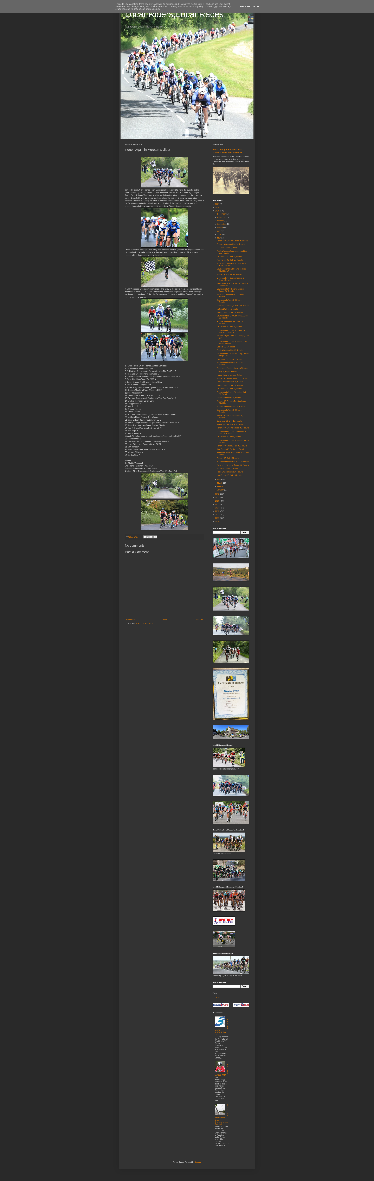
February (221, 486)
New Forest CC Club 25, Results (230, 385)
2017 (217, 497)
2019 (217, 211)
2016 (217, 501)
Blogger (198, 1162)
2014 (217, 508)
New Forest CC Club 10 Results (229, 475)
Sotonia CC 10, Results (226, 347)
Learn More (244, 7)
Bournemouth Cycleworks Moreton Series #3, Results (230, 290)
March (220, 483)
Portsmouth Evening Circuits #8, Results (233, 306)
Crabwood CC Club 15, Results (229, 359)
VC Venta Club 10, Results (227, 248)
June (219, 234)
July (219, 231)
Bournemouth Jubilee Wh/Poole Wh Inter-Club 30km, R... (231, 331)
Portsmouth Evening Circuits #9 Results (232, 241)
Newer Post (130, 619)
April (219, 479)
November (221, 217)
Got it (256, 7)
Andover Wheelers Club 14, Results (231, 407)
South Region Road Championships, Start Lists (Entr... (231, 270)
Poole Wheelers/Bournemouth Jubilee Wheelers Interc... (232, 252)
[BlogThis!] (147, 537)
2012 (217, 515)
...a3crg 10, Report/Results (227, 309)
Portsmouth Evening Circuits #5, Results (233, 465)
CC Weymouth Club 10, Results (229, 257)
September (221, 224)
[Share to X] (149, 537)
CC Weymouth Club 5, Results (229, 437)
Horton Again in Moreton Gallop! (229, 375)
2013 (217, 511)
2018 (217, 494)
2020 (217, 207)
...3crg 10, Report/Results (227, 372)
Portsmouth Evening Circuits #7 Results (232, 368)
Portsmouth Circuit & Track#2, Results (232, 446)
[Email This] (144, 537)
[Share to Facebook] (152, 537)
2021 (217, 204)
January (220, 490)
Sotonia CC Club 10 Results (228, 458)
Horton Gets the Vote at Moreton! (230, 424)
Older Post (199, 619)
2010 (217, 521)
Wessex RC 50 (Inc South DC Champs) (232, 378)
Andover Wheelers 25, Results (229, 398)
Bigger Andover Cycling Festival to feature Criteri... (230, 279)
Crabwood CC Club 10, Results (229, 421)
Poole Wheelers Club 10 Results (230, 472)
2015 (217, 504)
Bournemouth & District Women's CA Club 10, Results (231, 432)
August (220, 228)
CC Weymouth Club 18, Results (229, 327)
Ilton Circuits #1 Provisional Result (230, 449)
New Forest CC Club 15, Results (230, 260)
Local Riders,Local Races (174, 14)
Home (164, 619)
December (221, 214)
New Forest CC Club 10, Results (230, 312)
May (219, 238)
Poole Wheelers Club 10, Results (230, 382)
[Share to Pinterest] (155, 537)
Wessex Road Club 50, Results (229, 274)
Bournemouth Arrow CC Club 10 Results (233, 461)
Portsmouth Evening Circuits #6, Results (233, 428)
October (220, 221)
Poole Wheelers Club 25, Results (230, 350)
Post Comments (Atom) (145, 623)
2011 (217, 518)
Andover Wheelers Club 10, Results (231, 244)
